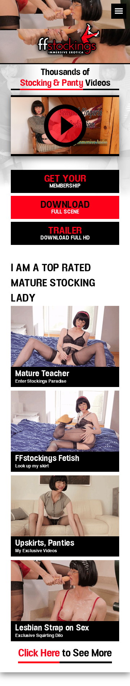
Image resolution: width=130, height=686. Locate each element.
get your (65, 180)
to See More (65, 653)
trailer (65, 232)
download (65, 206)
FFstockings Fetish (47, 458)
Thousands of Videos (65, 78)
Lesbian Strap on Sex (52, 628)
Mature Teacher (42, 374)
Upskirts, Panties (44, 543)
